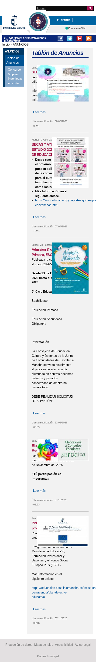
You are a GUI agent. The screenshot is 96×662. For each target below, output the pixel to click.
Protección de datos (18, 644)
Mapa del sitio (43, 644)
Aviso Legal (83, 644)
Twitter (69, 38)
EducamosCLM (76, 28)
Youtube (79, 38)
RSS (89, 38)
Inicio (6, 44)
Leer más (39, 112)
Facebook (60, 38)
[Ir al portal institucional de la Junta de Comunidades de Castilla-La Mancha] (20, 31)
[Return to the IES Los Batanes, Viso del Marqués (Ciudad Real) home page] (38, 31)
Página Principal (48, 656)
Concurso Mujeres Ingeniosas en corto (15, 76)
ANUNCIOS (21, 44)
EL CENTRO (64, 20)
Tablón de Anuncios (12, 60)
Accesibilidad (64, 644)
